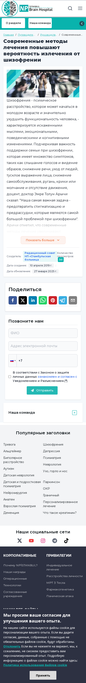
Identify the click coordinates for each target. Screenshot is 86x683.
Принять (43, 675)
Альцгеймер (12, 451)
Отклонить (11, 646)
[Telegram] (54, 540)
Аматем (9, 499)
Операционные (15, 578)
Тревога (9, 444)
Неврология (52, 464)
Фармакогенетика (60, 589)
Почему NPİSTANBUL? (20, 565)
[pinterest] (53, 300)
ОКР (46, 489)
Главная (8, 34)
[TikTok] (66, 540)
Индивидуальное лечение (59, 567)
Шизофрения (53, 444)
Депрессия (51, 451)
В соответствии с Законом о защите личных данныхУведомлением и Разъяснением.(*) (45, 377)
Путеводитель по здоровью (27, 34)
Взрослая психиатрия (19, 506)
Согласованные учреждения (15, 594)
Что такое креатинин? (60, 513)
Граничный (51, 495)
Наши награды (14, 572)
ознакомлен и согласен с (57, 377)
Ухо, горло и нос (55, 471)
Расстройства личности (64, 576)
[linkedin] (33, 300)
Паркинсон (51, 482)
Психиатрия (52, 458)
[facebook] (13, 300)
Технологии (12, 585)
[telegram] (63, 300)
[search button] (70, 8)
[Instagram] (43, 540)
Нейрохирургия (15, 493)
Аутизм (8, 469)
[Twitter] (19, 540)
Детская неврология (18, 475)
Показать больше (40, 240)
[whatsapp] (43, 300)
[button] (12, 360)
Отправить (44, 390)
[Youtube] (31, 540)
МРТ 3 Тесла (55, 583)
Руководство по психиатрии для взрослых (48, 34)
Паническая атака (59, 596)
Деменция (11, 513)
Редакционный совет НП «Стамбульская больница (40, 256)
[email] (73, 300)
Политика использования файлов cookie (35, 665)
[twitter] (23, 300)
